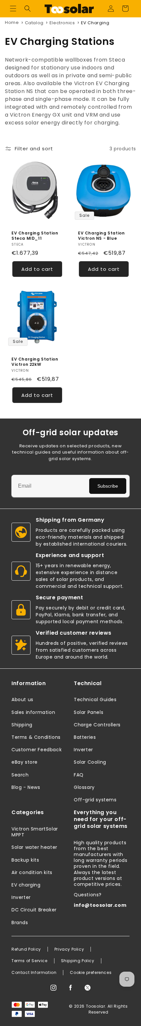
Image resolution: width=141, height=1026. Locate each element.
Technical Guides (95, 699)
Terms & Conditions (36, 737)
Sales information (33, 712)
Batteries (85, 737)
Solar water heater (34, 847)
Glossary (84, 787)
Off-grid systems (95, 800)
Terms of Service (29, 960)
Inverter (83, 750)
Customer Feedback (36, 750)
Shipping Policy (77, 960)
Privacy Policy (69, 949)
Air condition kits (31, 872)
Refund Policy (26, 949)
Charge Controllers (97, 725)
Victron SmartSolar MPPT (34, 832)
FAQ (79, 775)
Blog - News (25, 787)
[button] (13, 8)
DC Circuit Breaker (34, 910)
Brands (19, 922)
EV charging (26, 885)
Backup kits (25, 860)
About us (22, 699)
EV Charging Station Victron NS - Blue (101, 236)
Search (20, 775)
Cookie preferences (90, 972)
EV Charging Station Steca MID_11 (34, 236)
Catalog (34, 23)
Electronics (62, 23)
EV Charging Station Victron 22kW (34, 362)
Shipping (21, 725)
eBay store (24, 762)
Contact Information (33, 972)
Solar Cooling (90, 762)
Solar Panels (88, 712)
